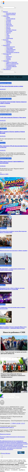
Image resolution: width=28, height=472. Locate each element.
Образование (9, 25)
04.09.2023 (3, 89)
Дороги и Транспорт (11, 62)
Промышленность (11, 65)
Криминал (9, 56)
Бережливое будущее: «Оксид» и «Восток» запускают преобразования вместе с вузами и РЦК (12, 288)
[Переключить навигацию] (0, 6)
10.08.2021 (3, 166)
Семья (7, 35)
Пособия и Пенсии (11, 30)
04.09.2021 (3, 136)
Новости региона (10, 14)
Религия (8, 32)
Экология (8, 67)
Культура (8, 23)
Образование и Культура (12, 52)
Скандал (8, 59)
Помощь (8, 28)
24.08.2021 (3, 150)
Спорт (8, 37)
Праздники (9, 31)
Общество (5, 16)
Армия (8, 17)
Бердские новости (11, 13)
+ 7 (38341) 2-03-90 (15, 423)
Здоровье (8, 20)
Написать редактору (5, 434)
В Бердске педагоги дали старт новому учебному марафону (13, 250)
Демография (9, 48)
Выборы (8, 41)
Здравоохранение (10, 49)
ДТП (7, 55)
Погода (8, 27)
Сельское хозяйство (11, 66)
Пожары (8, 58)
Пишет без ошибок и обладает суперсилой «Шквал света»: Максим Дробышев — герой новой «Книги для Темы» (13, 327)
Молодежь (9, 24)
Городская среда (10, 46)
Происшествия (7, 53)
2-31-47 (23, 423)
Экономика (6, 60)
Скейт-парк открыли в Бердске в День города (13, 117)
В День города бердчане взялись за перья (11, 86)
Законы (8, 44)
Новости (5, 11)
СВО (7, 34)
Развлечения (9, 38)
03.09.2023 (3, 120)
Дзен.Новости (7, 69)
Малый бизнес (10, 51)
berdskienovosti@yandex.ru (7, 427)
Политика (5, 39)
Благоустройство (10, 18)
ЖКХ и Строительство (12, 63)
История (8, 21)
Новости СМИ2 (4, 174)
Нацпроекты (6, 45)
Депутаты (8, 42)
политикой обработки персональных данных (12, 463)
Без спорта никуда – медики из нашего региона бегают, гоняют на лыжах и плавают (12, 269)
